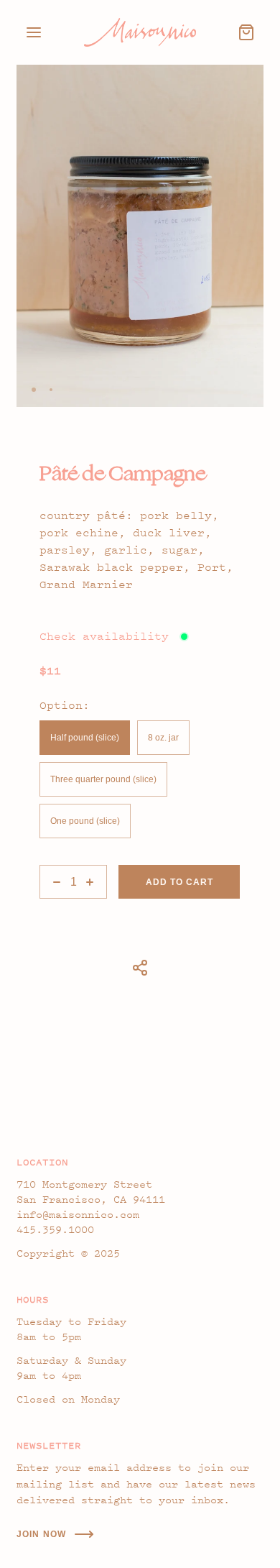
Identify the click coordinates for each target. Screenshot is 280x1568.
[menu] (34, 32)
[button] (33, 389)
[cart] (246, 32)
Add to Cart (180, 882)
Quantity (55, 860)
